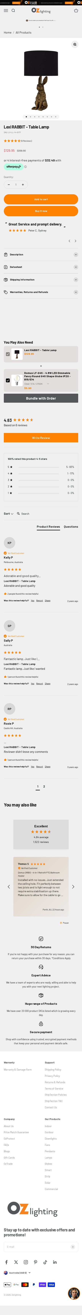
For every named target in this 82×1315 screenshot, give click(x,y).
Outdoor (49, 1132)
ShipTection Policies (56, 1094)
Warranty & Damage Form (18, 1069)
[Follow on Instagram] (25, 1262)
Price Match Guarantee (16, 1132)
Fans (47, 1144)
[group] (41, 420)
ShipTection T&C (54, 1101)
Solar (48, 1182)
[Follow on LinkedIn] (55, 1262)
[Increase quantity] (23, 184)
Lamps (48, 1157)
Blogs (7, 1151)
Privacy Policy (52, 1075)
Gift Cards (9, 1157)
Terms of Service (54, 1088)
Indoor (48, 1126)
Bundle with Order (41, 398)
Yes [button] (32, 600)
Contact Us (51, 1107)
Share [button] (47, 600)
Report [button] (39, 600)
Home (7, 32)
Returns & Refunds (55, 1082)
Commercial (51, 1189)
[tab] (48, 527)
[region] (41, 886)
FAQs (6, 1144)
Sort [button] (7, 513)
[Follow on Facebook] (6, 1262)
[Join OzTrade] (41, 2)
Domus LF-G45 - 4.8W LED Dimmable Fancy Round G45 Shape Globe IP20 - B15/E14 (47, 376)
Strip (47, 1176)
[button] (41, 141)
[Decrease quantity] (9, 184)
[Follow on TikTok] (45, 1262)
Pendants (50, 1151)
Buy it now (41, 210)
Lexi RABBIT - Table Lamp (40, 350)
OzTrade (8, 1163)
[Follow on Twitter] (16, 1262)
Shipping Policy (53, 1069)
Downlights (51, 1138)
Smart (48, 1170)
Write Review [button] (41, 437)
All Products (23, 32)
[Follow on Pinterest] (35, 1262)
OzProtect (9, 1138)
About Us (9, 1126)
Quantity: (9, 177)
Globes (48, 1163)
